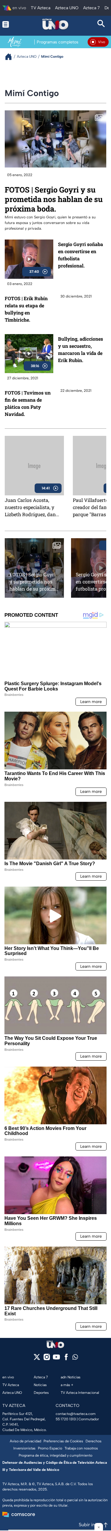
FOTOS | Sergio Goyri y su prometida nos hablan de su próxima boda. (54, 199)
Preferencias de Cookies (63, 1441)
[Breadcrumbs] (11, 56)
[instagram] (46, 1359)
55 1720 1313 (66, 1419)
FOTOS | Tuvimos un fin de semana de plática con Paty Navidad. (28, 403)
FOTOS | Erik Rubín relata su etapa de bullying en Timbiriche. (26, 309)
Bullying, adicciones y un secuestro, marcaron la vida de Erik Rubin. (80, 349)
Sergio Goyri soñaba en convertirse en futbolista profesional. (80, 255)
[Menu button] (9, 24)
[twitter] (37, 1359)
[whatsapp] (75, 1358)
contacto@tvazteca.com (76, 1414)
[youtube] (56, 1359)
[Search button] (101, 24)
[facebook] (66, 1359)
